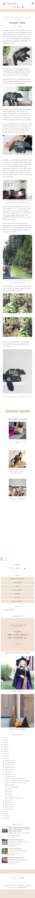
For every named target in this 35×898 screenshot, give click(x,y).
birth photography (17, 578)
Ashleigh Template (22, 885)
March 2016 (8, 804)
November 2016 (9, 762)
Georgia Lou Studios (13, 887)
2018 (5, 753)
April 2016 (7, 802)
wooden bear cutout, (8, 83)
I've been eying (16, 209)
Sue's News (14, 885)
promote (17, 19)
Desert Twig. (18, 396)
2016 (5, 758)
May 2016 (7, 800)
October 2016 (8, 765)
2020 (5, 749)
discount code (9, 17)
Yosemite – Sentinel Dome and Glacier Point (15, 782)
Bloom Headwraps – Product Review (14, 798)
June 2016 (7, 774)
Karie (17, 111)
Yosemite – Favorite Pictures (11, 787)
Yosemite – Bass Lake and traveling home (15, 778)
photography (17, 590)
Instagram (15, 79)
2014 (5, 813)
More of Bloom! (9, 795)
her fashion (17, 582)
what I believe (17, 601)
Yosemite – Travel (9, 785)
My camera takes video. (10, 776)
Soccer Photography (15, 840)
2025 (5, 737)
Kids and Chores (9, 791)
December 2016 (9, 760)
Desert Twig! (6, 346)
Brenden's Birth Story (16, 858)
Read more (17, 835)
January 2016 (8, 809)
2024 (5, 740)
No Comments (11, 837)
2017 (5, 756)
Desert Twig (6, 39)
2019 (5, 751)
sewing (17, 593)
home (17, 17)
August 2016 (8, 769)
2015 (5, 811)
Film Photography (14, 849)
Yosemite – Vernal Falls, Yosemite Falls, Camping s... (17, 780)
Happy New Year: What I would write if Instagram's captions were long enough (19, 829)
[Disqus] (17, 530)
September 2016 (9, 767)
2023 (5, 742)
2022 (5, 744)
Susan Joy (4, 558)
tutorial (17, 597)
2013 (5, 816)
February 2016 (8, 806)
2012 (5, 818)
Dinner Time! (8, 793)
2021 (5, 747)
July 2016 (7, 771)
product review (25, 17)
